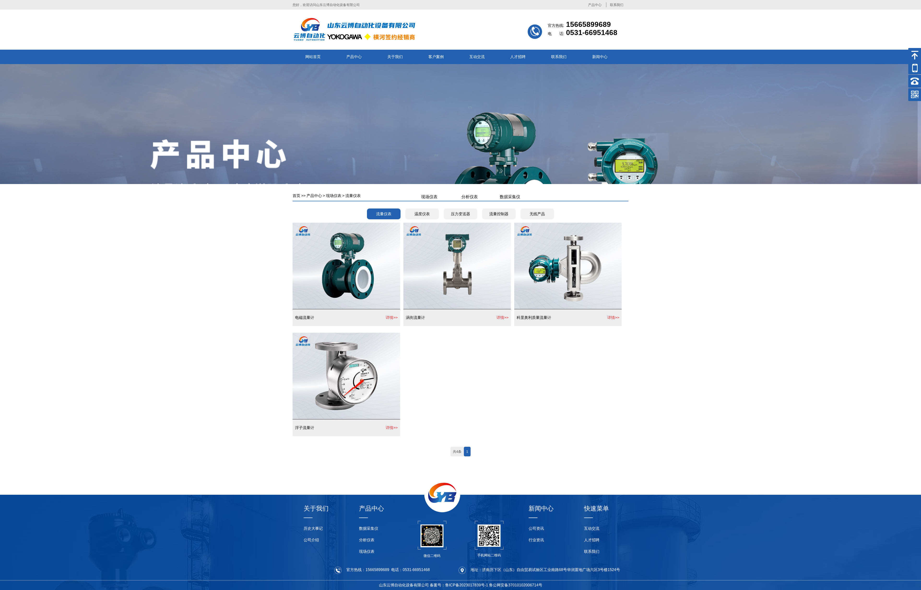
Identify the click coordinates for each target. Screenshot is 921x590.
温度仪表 (422, 214)
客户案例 (436, 57)
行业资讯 (536, 540)
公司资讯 (536, 528)
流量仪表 (353, 196)
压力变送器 (460, 214)
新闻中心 (600, 57)
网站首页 (313, 57)
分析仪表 (469, 197)
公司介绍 (311, 540)
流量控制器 (498, 214)
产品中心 (595, 5)
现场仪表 (333, 196)
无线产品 (537, 214)
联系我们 (616, 5)
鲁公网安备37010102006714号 (515, 585)
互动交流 (477, 57)
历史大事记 (313, 528)
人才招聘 (517, 57)
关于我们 (395, 57)
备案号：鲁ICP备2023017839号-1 (459, 585)
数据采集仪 (510, 197)
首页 (296, 196)
